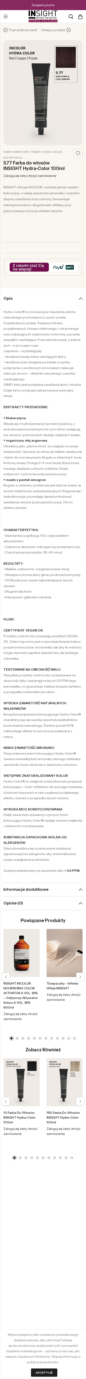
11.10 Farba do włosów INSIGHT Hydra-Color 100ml (63, 1117)
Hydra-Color (52, 152)
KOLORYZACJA (12, 157)
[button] (6, 977)
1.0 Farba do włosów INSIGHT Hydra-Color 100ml (19, 1117)
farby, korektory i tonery (22, 152)
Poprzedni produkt (23, 30)
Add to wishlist (78, 153)
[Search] (70, 16)
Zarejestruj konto (43, 5)
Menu (5, 16)
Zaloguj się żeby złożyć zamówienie (29, 176)
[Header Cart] (80, 17)
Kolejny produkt (53, 30)
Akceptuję (44, 1372)
